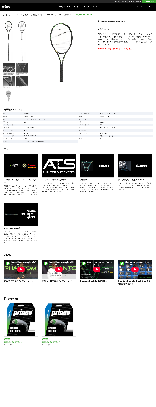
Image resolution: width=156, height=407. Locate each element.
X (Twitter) (123, 1)
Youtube (138, 1)
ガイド (151, 7)
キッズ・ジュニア (91, 7)
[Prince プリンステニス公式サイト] (6, 8)
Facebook (131, 1)
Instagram (116, 1)
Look (136, 7)
